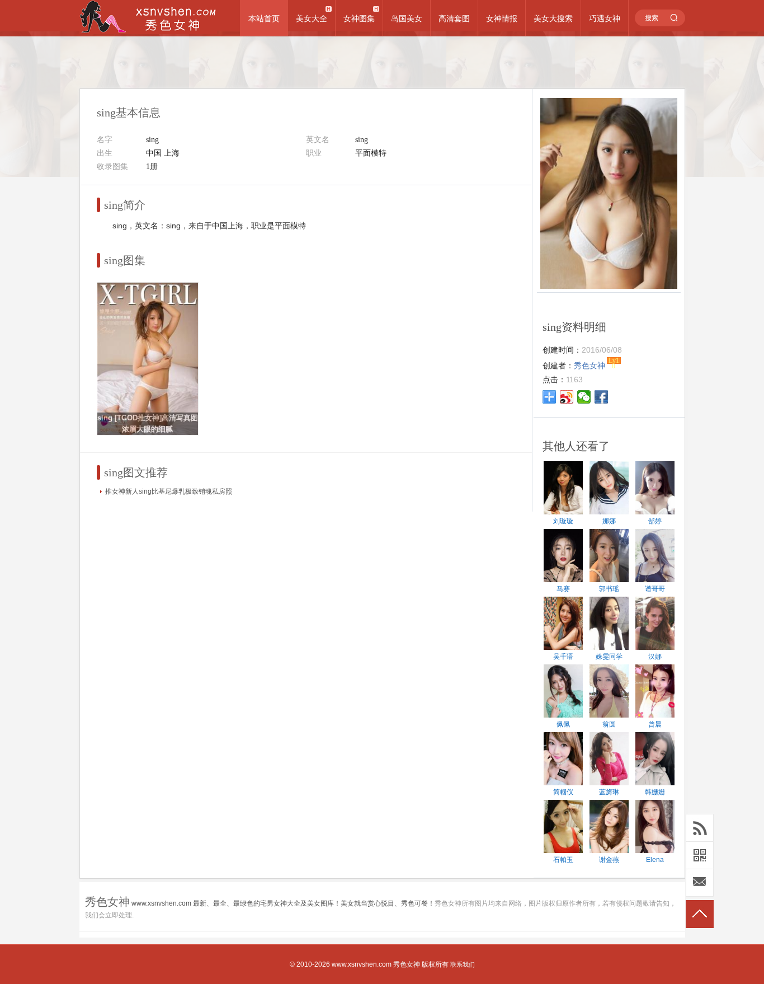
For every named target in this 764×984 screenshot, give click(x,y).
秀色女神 (406, 964)
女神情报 (501, 18)
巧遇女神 (604, 18)
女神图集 (359, 18)
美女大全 (311, 18)
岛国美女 (406, 18)
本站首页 (264, 18)
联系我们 (462, 964)
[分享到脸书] (602, 397)
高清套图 (454, 18)
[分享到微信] (584, 397)
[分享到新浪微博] (567, 397)
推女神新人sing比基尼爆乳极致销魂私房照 (168, 491)
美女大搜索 (553, 18)
